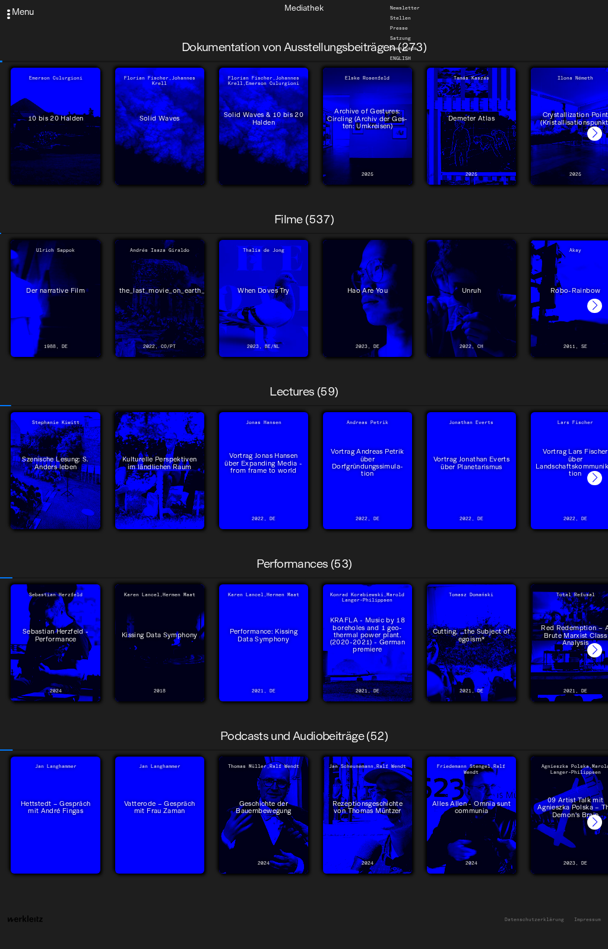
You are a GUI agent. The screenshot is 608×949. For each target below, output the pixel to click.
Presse (399, 28)
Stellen (400, 18)
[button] (594, 133)
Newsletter (405, 8)
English (400, 58)
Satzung (400, 38)
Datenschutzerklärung (534, 919)
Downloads (403, 48)
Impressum (587, 919)
